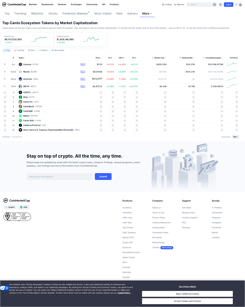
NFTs (124, 262)
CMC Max (127, 222)
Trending (20, 13)
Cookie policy (158, 227)
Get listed (186, 207)
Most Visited (103, 13)
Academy (126, 207)
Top (7, 13)
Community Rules (160, 232)
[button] (27, 39)
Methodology (158, 242)
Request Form (188, 212)
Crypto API (127, 242)
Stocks (53, 13)
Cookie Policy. (124, 293)
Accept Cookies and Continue (187, 301)
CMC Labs (127, 217)
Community (217, 212)
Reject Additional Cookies (187, 294)
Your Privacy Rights (187, 286)
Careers (156, 247)
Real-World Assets (131, 252)
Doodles (126, 277)
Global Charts (128, 257)
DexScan (126, 247)
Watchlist (37, 13)
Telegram (216, 217)
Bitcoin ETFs (128, 237)
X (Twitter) (217, 207)
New (119, 13)
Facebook (216, 227)
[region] (95, 4)
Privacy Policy (158, 217)
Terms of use (158, 212)
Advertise (127, 212)
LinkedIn (216, 237)
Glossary (186, 227)
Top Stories (127, 227)
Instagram (216, 222)
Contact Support (190, 217)
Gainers (132, 13)
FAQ (184, 222)
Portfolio (126, 267)
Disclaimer (157, 237)
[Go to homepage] (14, 4)
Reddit (215, 232)
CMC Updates (129, 232)
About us (156, 207)
